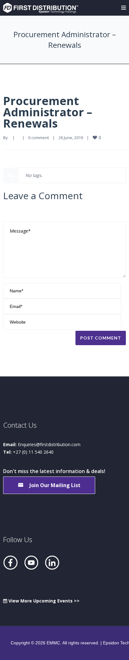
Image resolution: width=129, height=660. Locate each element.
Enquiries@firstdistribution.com (49, 444)
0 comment (38, 137)
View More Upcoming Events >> (43, 601)
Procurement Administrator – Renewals (47, 112)
